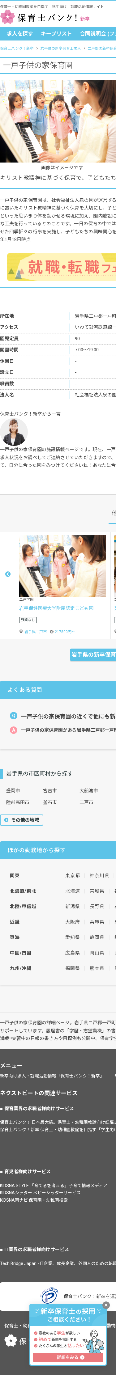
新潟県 (72, 906)
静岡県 (97, 937)
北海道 (72, 891)
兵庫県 (97, 922)
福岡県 (72, 968)
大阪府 (72, 922)
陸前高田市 (17, 802)
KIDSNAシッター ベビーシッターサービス (40, 1192)
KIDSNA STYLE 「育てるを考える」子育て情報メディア (53, 1185)
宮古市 (50, 790)
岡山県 (97, 953)
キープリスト (56, 34)
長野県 (97, 906)
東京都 (72, 875)
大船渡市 (88, 790)
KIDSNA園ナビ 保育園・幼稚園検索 (34, 1200)
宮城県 (97, 891)
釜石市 (50, 802)
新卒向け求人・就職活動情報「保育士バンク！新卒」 (52, 1075)
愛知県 (72, 937)
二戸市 (86, 802)
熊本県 (97, 968)
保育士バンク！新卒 (17, 48)
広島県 (72, 953)
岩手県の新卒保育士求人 (60, 48)
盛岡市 (13, 790)
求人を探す (20, 34)
